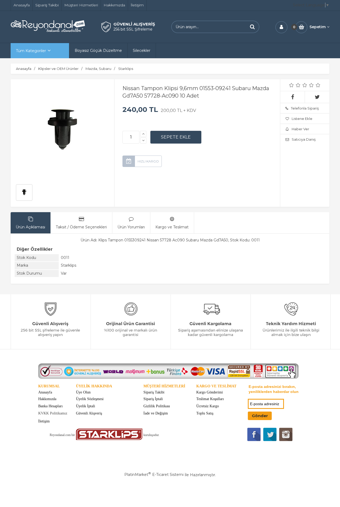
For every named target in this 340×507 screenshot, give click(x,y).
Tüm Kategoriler (31, 50)
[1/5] (291, 85)
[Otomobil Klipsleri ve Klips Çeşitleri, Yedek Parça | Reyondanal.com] (48, 30)
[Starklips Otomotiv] (109, 439)
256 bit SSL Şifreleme (132, 29)
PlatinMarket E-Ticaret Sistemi (154, 474)
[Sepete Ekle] (175, 137)
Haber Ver (300, 129)
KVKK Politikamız (52, 413)
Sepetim (317, 26)
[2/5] (294, 85)
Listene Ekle (302, 118)
